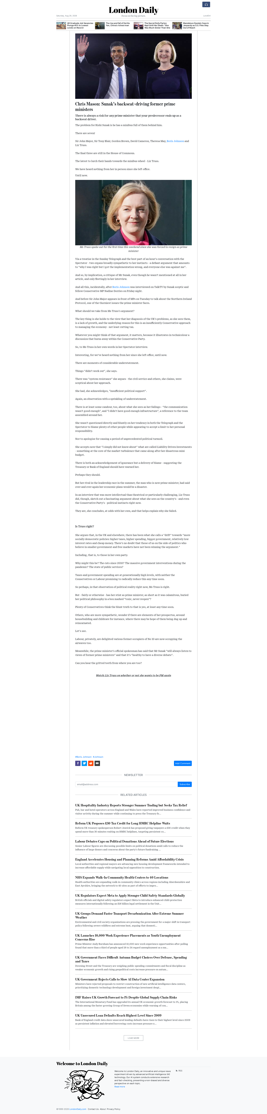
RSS (180, 1070)
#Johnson (98, 756)
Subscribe (185, 784)
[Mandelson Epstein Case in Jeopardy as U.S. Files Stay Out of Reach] (177, 25)
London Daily (133, 9)
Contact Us (93, 1109)
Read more (119, 1086)
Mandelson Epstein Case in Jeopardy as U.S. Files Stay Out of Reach (196, 25)
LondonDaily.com (77, 1109)
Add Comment (183, 763)
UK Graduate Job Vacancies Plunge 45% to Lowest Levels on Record (80, 25)
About (103, 1109)
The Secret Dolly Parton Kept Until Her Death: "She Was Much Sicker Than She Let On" (157, 26)
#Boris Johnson (83, 756)
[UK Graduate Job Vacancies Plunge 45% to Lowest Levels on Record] (61, 25)
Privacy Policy (113, 1109)
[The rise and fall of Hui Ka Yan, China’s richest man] (100, 25)
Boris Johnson (175, 141)
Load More (133, 1038)
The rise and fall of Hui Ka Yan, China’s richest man (118, 24)
